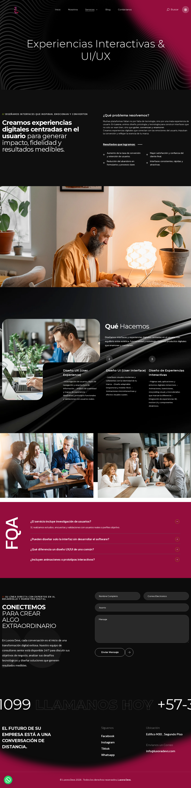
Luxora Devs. (124, 780)
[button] (8, 780)
